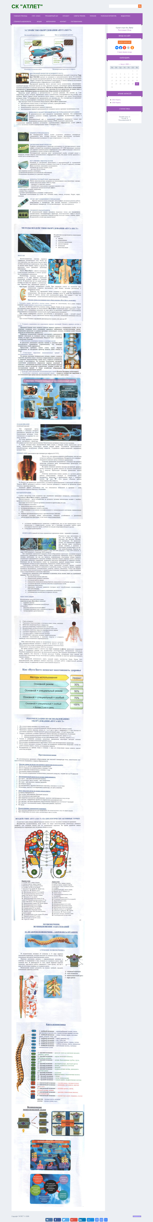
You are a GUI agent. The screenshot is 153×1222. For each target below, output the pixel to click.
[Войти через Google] (128, 47)
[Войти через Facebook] (120, 47)
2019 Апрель (116, 102)
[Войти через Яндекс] (124, 47)
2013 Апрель (116, 100)
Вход (129, 30)
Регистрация (122, 30)
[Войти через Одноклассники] (132, 47)
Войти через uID (124, 42)
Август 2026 (125, 64)
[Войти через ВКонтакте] (117, 47)
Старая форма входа (124, 52)
